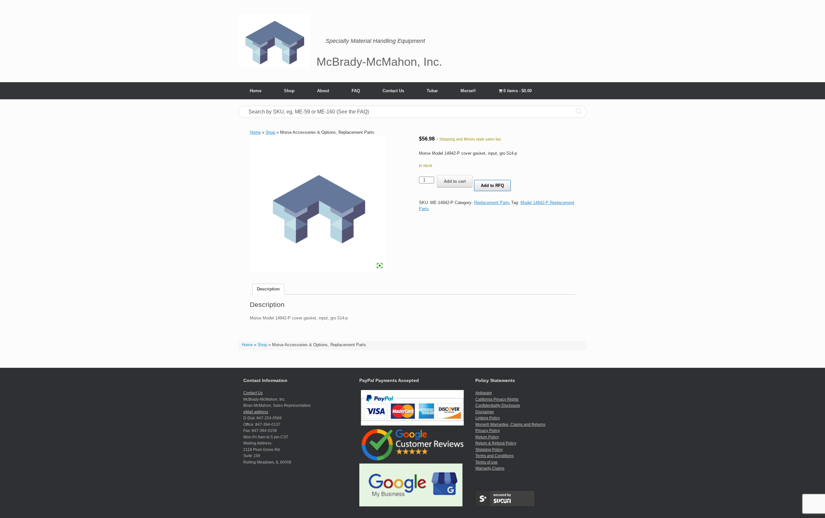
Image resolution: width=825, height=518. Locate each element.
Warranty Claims (489, 468)
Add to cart (455, 181)
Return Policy (487, 437)
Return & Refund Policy (495, 443)
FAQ (356, 90)
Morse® (468, 90)
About (323, 90)
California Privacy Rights (497, 399)
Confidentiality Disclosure (497, 405)
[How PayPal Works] (412, 424)
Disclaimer (484, 412)
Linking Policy (487, 418)
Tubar (432, 90)
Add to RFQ (492, 185)
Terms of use (486, 462)
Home (255, 90)
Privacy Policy (487, 430)
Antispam (483, 393)
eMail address (255, 412)
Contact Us (393, 90)
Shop (289, 90)
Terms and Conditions (494, 456)
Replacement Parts (492, 202)
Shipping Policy (489, 449)
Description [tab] (268, 289)
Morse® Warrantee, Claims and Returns (510, 424)
